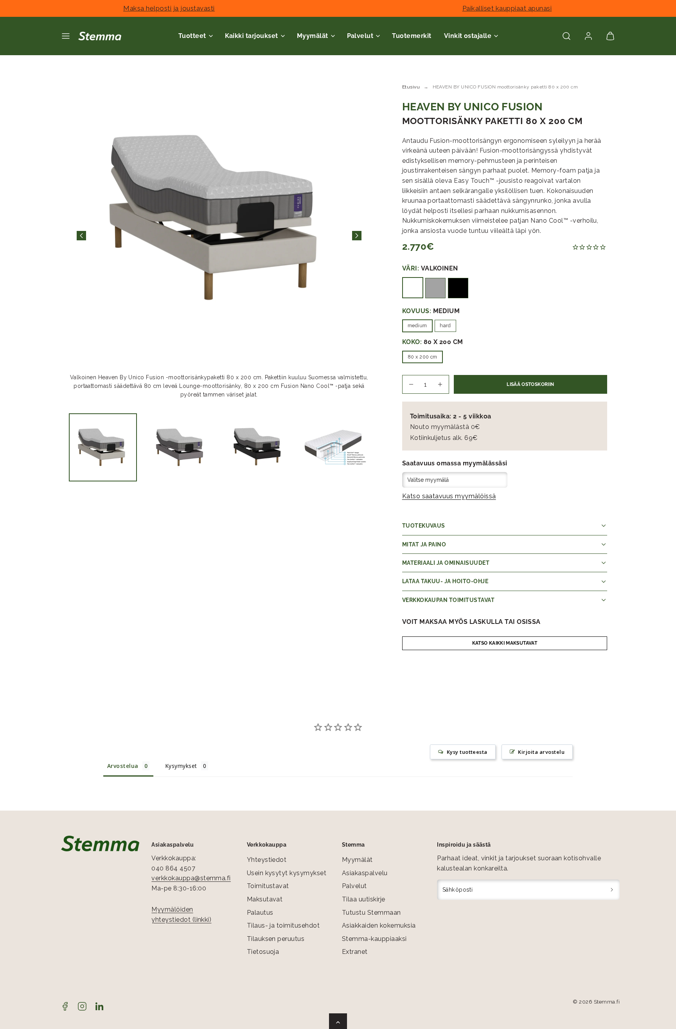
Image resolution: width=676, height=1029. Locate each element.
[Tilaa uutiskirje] (612, 889)
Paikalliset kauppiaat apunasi (507, 8)
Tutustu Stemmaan (371, 912)
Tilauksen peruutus (276, 938)
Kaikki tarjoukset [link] (251, 36)
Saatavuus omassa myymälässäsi (454, 463)
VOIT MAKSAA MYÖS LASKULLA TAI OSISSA (471, 621)
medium (417, 325)
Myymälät (357, 859)
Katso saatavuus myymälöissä (449, 496)
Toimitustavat (268, 886)
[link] (588, 36)
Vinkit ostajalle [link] (468, 36)
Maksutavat (265, 899)
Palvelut (354, 886)
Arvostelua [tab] (122, 765)
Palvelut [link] (360, 36)
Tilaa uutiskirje (363, 899)
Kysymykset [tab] (181, 765)
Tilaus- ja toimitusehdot (283, 925)
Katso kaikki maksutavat (504, 643)
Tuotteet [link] (192, 36)
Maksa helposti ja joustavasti (169, 8)
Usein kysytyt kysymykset (287, 873)
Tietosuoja (263, 951)
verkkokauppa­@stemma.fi (191, 878)
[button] (65, 36)
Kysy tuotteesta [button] (467, 751)
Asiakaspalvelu (365, 873)
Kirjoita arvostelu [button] (541, 751)
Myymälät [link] (312, 36)
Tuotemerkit (411, 36)
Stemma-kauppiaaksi (374, 938)
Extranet (355, 951)
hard (445, 325)
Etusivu (411, 87)
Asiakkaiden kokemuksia (379, 925)
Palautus (260, 912)
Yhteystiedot (267, 859)
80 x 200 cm (422, 357)
